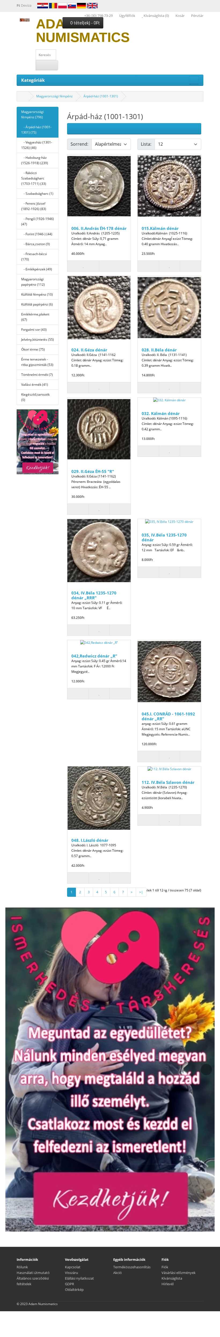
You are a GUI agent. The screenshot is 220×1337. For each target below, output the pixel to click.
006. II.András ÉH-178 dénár (99, 228)
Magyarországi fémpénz (54, 96)
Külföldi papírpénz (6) (37, 304)
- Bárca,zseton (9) (35, 244)
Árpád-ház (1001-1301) (100, 96)
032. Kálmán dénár (161, 413)
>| (141, 892)
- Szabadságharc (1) (37, 193)
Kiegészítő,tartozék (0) (35, 397)
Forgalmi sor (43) (34, 329)
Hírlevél (168, 1283)
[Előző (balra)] (25, 441)
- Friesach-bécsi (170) (34, 257)
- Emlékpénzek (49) (36, 269)
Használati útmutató (33, 1272)
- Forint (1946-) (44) (36, 234)
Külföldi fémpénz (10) (37, 294)
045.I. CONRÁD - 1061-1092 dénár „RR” (168, 716)
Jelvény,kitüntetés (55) (37, 339)
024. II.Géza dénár (89, 349)
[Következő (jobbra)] (50, 441)
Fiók (165, 1267)
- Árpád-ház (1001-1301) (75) (36, 130)
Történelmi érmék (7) (37, 374)
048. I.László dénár (89, 840)
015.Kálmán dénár (160, 228)
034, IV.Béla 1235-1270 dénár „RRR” (93, 595)
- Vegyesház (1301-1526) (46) (36, 145)
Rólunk (22, 1267)
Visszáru (71, 1272)
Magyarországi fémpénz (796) (32, 114)
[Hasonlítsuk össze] (115, 266)
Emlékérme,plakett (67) (35, 317)
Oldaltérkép (74, 1289)
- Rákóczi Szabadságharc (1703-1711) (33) (33, 178)
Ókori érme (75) (33, 349)
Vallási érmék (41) (34, 384)
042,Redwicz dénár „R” (94, 656)
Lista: (146, 144)
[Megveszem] (148, 266)
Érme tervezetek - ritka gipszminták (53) (37, 362)
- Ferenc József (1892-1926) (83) (33, 206)
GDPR (69, 1283)
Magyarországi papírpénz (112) (33, 282)
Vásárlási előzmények (179, 1272)
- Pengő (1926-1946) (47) (37, 221)
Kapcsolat (72, 1267)
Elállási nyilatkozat (79, 1278)
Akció (117, 1272)
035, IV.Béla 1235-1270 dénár (164, 537)
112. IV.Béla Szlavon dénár (168, 782)
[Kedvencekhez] (83, 266)
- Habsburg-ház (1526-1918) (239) (34, 160)
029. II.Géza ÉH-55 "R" (92, 471)
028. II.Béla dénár (159, 349)
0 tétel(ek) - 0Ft (84, 23)
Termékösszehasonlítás (132, 1267)
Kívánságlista (172, 1278)
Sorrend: (79, 144)
